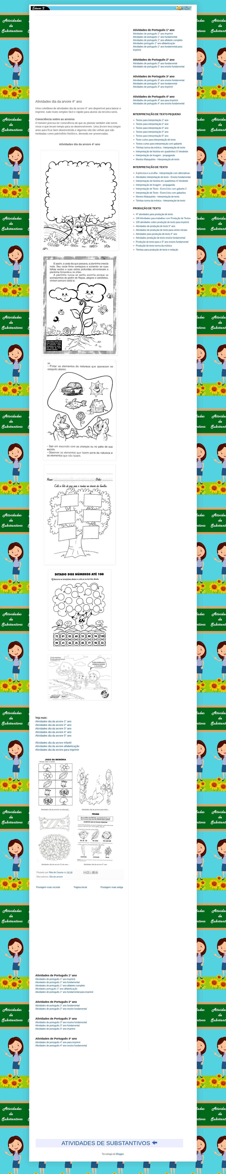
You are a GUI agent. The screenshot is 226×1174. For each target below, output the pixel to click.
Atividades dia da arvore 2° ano (53, 725)
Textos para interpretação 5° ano (152, 135)
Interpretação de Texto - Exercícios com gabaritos (161, 192)
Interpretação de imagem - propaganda (155, 155)
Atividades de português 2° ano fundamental (57, 1005)
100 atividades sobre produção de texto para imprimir (162, 222)
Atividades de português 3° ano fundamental (57, 1025)
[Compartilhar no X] (90, 872)
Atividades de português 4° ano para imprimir (57, 1042)
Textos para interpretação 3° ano (152, 128)
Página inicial (80, 887)
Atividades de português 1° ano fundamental (57, 982)
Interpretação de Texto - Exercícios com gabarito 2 (161, 188)
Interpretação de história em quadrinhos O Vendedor (162, 151)
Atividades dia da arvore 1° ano (53, 721)
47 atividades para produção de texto (154, 214)
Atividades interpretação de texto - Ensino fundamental (163, 177)
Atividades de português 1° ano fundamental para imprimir (64, 992)
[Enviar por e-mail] (84, 872)
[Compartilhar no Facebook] (93, 872)
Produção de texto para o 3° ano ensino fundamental (162, 241)
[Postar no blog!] (87, 872)
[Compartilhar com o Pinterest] (96, 872)
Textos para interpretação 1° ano (152, 120)
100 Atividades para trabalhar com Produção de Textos (163, 218)
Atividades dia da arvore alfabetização (57, 746)
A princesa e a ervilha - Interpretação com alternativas (163, 173)
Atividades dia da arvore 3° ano (53, 728)
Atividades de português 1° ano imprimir (55, 979)
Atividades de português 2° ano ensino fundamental (61, 1008)
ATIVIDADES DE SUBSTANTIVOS (106, 1143)
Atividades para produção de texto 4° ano (156, 234)
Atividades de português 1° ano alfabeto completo (60, 985)
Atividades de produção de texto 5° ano (155, 226)
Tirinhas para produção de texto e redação (157, 249)
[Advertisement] (81, 59)
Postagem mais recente (48, 887)
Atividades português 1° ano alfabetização (56, 988)
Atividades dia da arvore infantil (53, 742)
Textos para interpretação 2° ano (152, 124)
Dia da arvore (56, 877)
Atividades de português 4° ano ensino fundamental (61, 1045)
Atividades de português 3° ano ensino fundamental (61, 1022)
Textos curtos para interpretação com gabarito (159, 143)
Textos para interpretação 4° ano (152, 131)
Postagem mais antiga (112, 887)
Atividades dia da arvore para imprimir (57, 749)
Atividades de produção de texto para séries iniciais (161, 230)
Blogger (120, 1154)
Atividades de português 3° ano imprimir (55, 1028)
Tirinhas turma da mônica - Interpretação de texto (160, 147)
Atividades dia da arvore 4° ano (53, 732)
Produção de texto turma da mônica (154, 245)
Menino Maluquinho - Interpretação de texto (157, 159)
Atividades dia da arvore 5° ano (53, 735)
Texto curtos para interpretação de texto (156, 139)
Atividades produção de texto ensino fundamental (160, 237)
